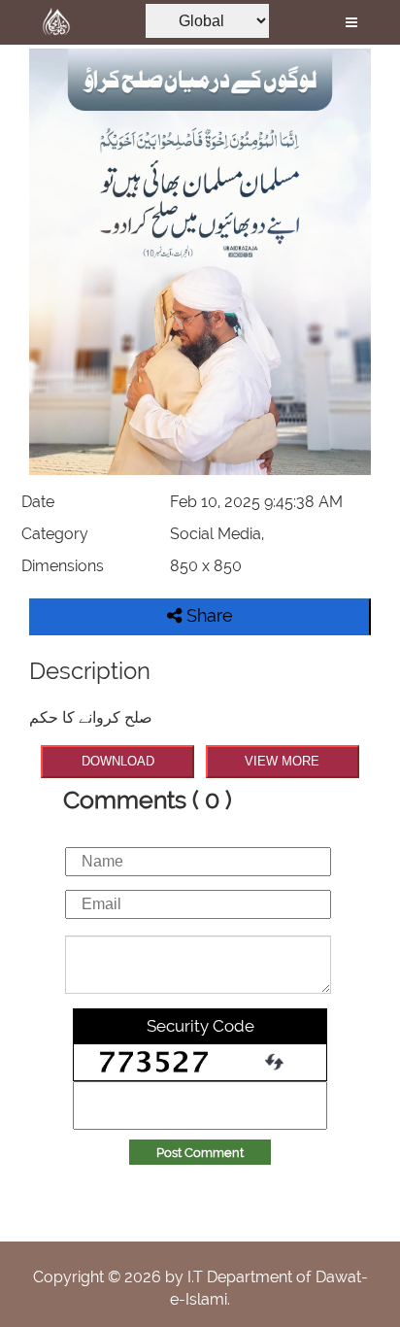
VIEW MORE (282, 761)
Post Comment (200, 1152)
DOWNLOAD (118, 761)
